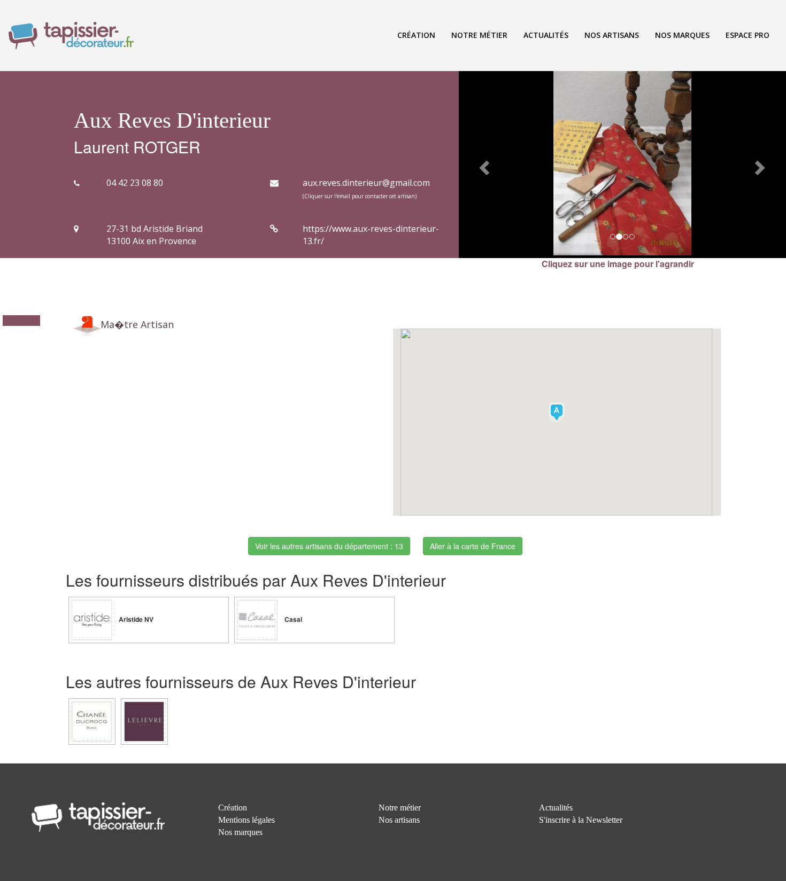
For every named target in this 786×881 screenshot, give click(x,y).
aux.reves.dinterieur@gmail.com (366, 183)
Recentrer (25, 376)
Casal (292, 619)
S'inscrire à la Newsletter (580, 819)
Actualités (545, 35)
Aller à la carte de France (472, 546)
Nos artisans (611, 35)
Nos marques (682, 35)
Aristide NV (135, 619)
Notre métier (479, 35)
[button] (483, 164)
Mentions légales (246, 819)
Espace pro (747, 35)
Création (416, 35)
